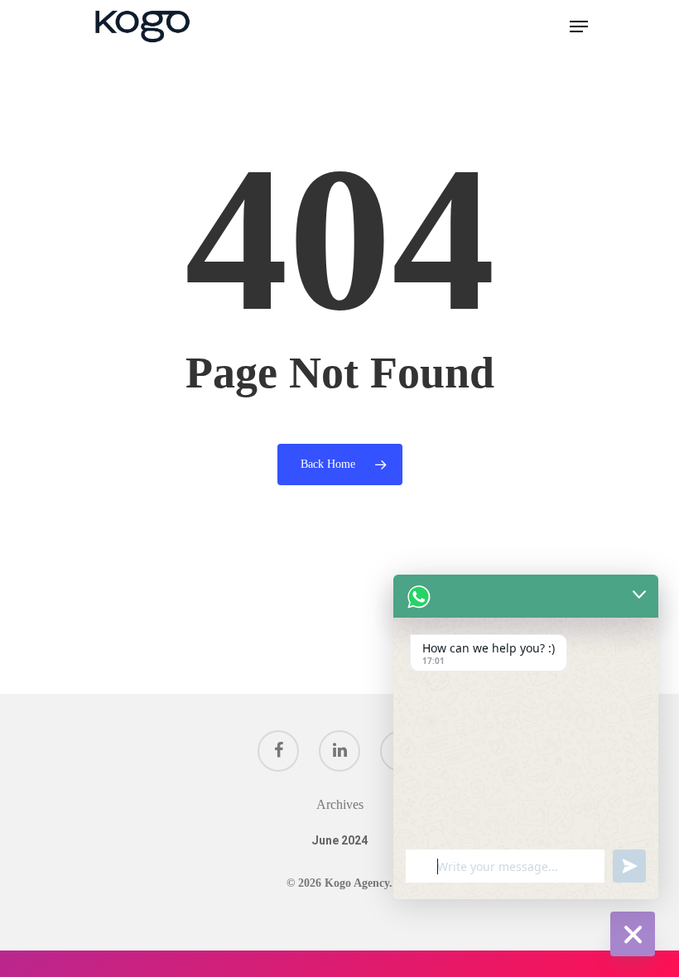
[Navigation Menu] (579, 26)
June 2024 (339, 840)
